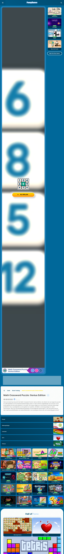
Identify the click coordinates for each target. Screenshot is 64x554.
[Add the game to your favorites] (48, 395)
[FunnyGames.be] (4, 390)
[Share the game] (41, 370)
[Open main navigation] (2, 2)
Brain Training (16, 390)
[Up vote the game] (32, 370)
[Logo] (32, 2)
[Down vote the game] (36, 370)
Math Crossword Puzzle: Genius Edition (32, 390)
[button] (61, 2)
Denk (8, 390)
